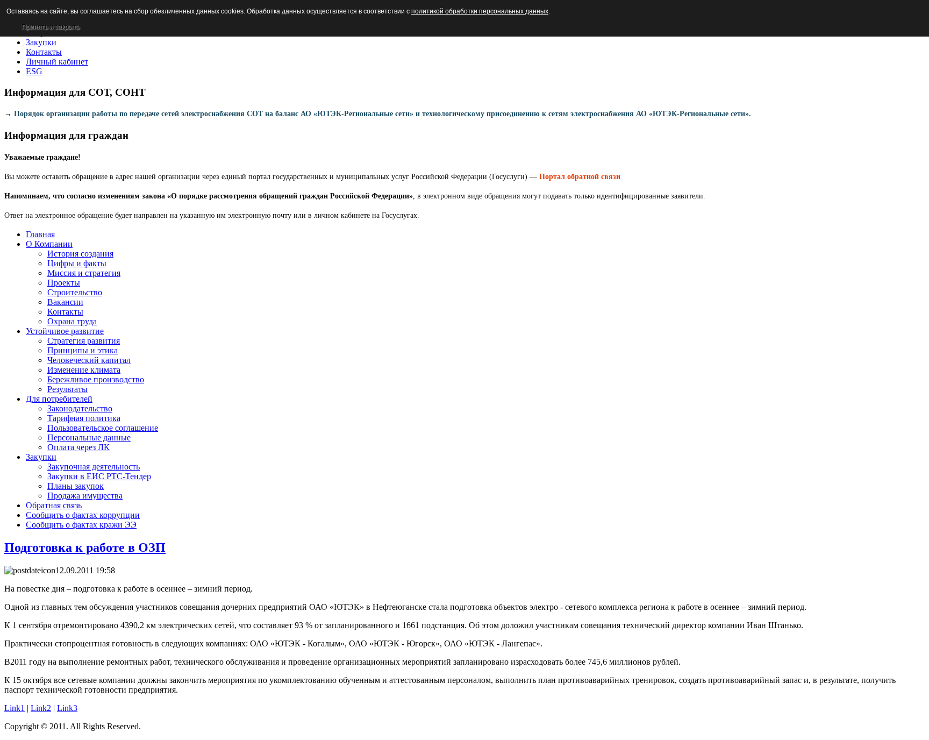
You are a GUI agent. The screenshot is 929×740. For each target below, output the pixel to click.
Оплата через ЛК (78, 447)
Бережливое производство (95, 379)
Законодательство (79, 408)
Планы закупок (75, 485)
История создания (80, 253)
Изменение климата (83, 369)
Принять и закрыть (51, 27)
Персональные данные (89, 437)
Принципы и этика (82, 350)
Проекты (63, 282)
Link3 (67, 708)
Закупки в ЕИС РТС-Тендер (99, 476)
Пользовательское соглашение (102, 427)
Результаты (67, 389)
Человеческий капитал (89, 360)
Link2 (41, 708)
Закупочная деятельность (93, 466)
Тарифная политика (83, 418)
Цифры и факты (76, 263)
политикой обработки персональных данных (479, 11)
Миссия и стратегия (83, 273)
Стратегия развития (83, 340)
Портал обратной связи (579, 177)
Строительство (74, 292)
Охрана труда (72, 321)
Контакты (65, 311)
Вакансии (65, 302)
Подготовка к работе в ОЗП (85, 547)
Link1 (14, 708)
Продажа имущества (85, 495)
